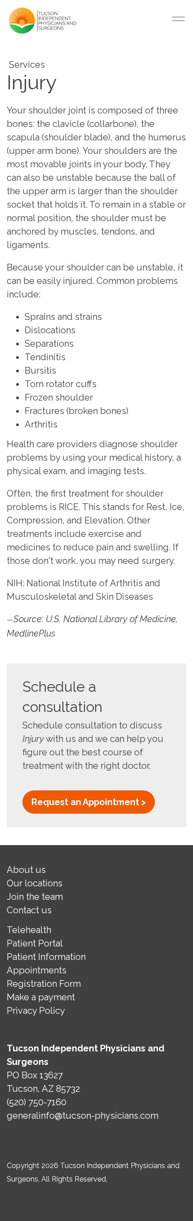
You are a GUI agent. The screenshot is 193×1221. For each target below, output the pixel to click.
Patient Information (46, 956)
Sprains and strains (63, 316)
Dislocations (50, 330)
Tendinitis (45, 357)
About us (26, 869)
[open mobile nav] (180, 19)
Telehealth (29, 929)
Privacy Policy (36, 1010)
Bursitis (40, 370)
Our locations (34, 883)
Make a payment (41, 997)
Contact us (29, 910)
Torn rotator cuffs (60, 384)
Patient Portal (35, 943)
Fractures (44, 411)
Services (27, 64)
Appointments (36, 970)
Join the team (35, 896)
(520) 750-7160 (36, 1102)
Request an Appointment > (88, 802)
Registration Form (44, 983)
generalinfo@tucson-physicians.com (82, 1115)
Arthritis (41, 424)
